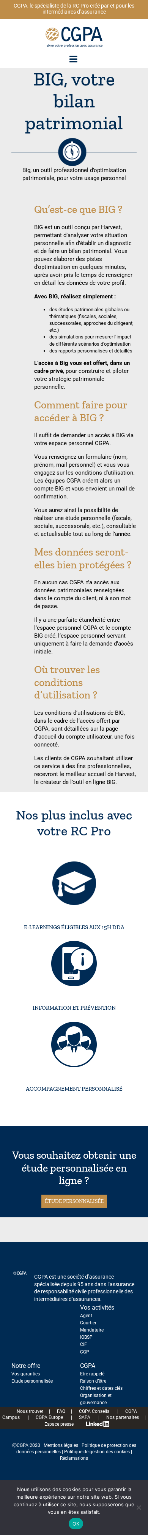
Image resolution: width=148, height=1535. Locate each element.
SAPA (83, 1417)
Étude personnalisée (74, 1201)
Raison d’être (93, 1381)
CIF (83, 1344)
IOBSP (86, 1337)
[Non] (138, 1507)
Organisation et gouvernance (96, 1399)
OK (76, 1524)
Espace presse (56, 1424)
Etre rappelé (92, 1374)
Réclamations (74, 1458)
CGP (84, 1352)
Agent (86, 1315)
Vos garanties (25, 1374)
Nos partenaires (120, 1417)
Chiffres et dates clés (101, 1388)
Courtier (88, 1322)
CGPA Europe (47, 1417)
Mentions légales (61, 1445)
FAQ (60, 1411)
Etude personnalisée (32, 1381)
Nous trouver (27, 1411)
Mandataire (92, 1330)
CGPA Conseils (92, 1411)
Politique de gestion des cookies (97, 1451)
